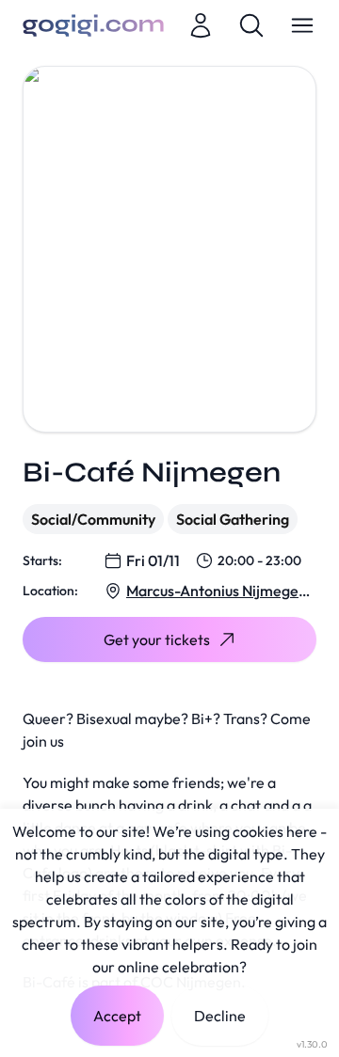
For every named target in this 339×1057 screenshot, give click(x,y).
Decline (220, 1015)
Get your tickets (157, 639)
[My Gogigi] (200, 25)
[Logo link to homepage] (93, 25)
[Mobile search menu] (251, 25)
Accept (117, 1015)
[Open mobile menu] (302, 25)
